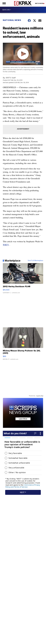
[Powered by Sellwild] (39, 396)
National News (12, 20)
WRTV (6, 244)
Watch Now (39, 3)
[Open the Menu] (4, 3)
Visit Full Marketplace (35, 260)
